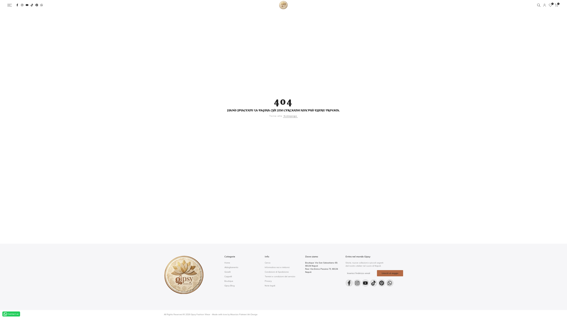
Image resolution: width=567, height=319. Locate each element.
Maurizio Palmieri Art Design (244, 314)
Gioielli (227, 272)
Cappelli (228, 276)
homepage (290, 116)
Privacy (268, 281)
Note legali (270, 285)
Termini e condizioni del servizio (280, 276)
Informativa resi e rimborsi (277, 267)
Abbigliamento (231, 267)
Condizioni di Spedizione (277, 272)
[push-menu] (9, 5)
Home (227, 262)
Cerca (267, 262)
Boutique (228, 281)
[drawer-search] (538, 5)
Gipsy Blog (229, 285)
